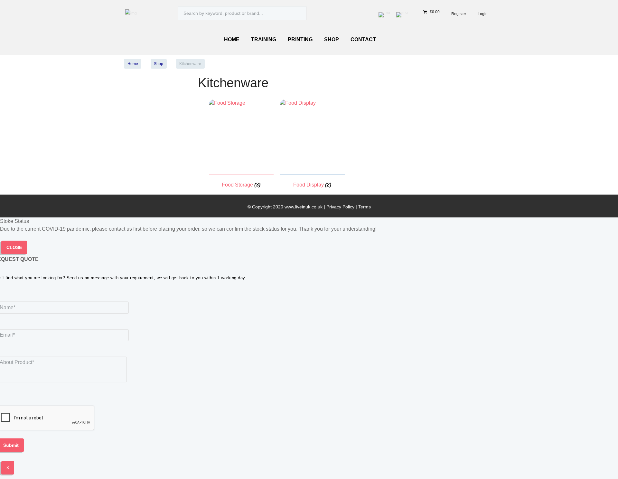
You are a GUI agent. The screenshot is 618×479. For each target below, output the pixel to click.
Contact (363, 39)
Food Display (308, 184)
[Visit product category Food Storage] (227, 103)
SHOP (331, 39)
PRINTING (300, 39)
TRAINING (263, 39)
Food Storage (237, 184)
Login (483, 14)
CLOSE (14, 247)
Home (231, 39)
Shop (158, 64)
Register (458, 14)
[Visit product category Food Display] (298, 103)
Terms (364, 206)
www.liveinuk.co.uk (304, 206)
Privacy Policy (340, 206)
